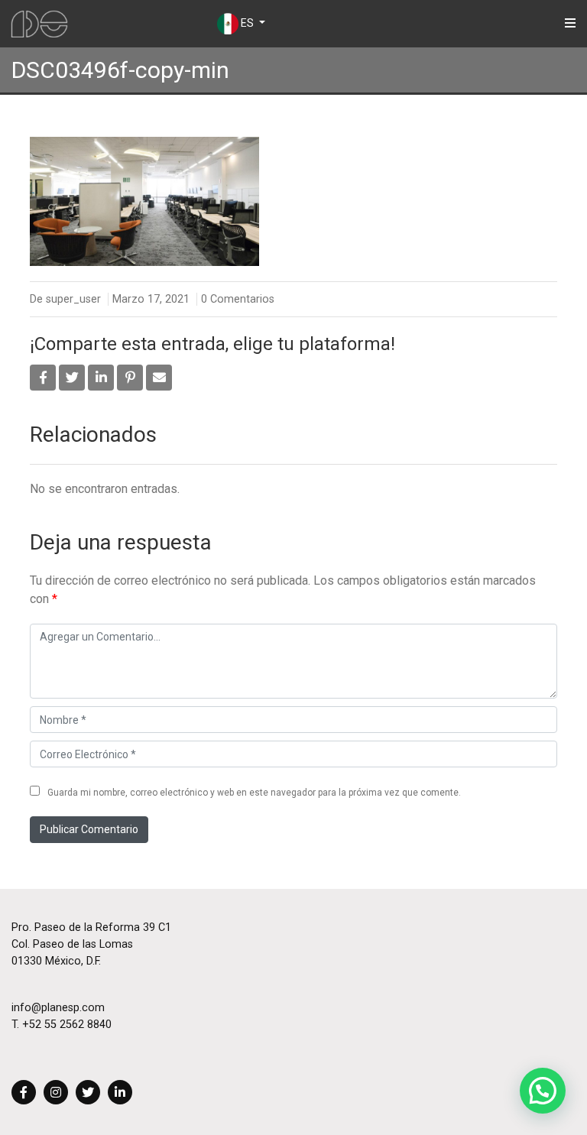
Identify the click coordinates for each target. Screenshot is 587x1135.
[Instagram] (56, 1093)
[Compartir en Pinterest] (130, 378)
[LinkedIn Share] (101, 378)
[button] (543, 1091)
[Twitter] (88, 1093)
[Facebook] (23, 1093)
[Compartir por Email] (159, 378)
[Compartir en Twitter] (72, 378)
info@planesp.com (58, 1007)
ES (247, 23)
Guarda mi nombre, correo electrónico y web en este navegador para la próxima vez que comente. (254, 792)
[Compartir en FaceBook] (43, 378)
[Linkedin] (120, 1093)
